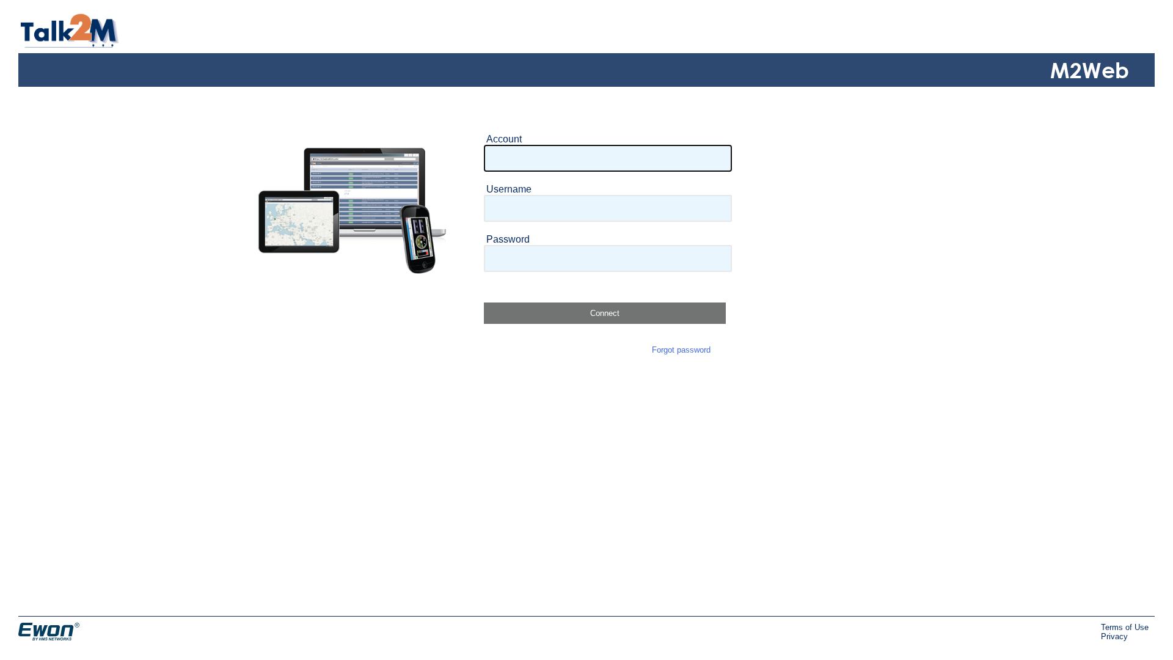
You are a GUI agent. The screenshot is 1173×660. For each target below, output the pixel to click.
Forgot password (681, 349)
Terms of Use (1125, 627)
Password (508, 239)
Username (509, 189)
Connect (604, 313)
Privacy (1114, 636)
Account (504, 139)
